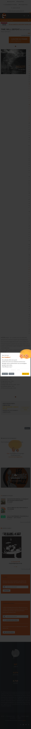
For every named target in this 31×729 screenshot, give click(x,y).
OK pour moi (25, 373)
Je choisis (11, 373)
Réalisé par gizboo (15, 369)
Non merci (5, 373)
